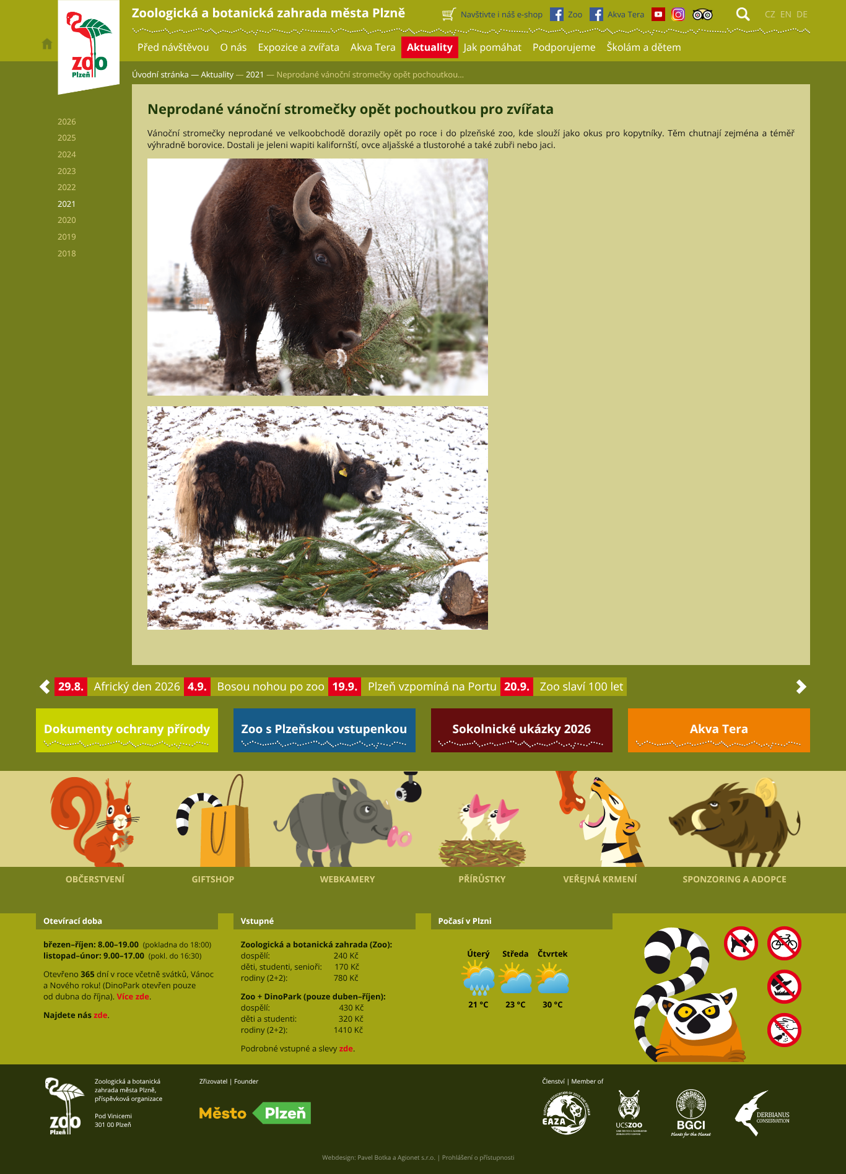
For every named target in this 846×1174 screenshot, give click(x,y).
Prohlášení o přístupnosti (478, 1157)
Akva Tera (719, 729)
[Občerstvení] (95, 819)
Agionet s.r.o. (416, 1157)
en (785, 14)
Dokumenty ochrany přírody (127, 729)
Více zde (132, 996)
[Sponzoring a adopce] (734, 819)
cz (770, 14)
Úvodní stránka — (165, 74)
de (802, 14)
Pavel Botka (374, 1157)
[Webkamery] (347, 819)
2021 (255, 74)
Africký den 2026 (137, 686)
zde (100, 1014)
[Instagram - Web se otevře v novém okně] (678, 17)
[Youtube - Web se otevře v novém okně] (658, 17)
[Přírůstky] (482, 819)
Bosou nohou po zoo (271, 686)
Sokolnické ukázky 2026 (522, 729)
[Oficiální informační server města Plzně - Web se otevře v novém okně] (255, 1113)
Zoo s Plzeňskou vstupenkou (325, 729)
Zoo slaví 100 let (582, 686)
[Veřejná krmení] (600, 819)
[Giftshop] (213, 819)
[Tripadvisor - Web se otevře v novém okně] (702, 17)
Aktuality (217, 74)
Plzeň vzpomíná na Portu (432, 686)
